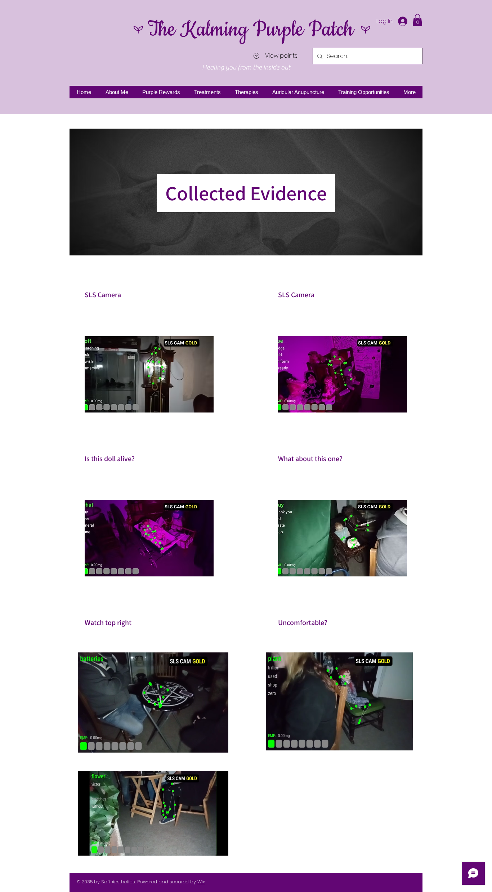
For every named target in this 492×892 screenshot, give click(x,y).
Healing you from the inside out (246, 67)
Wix (201, 881)
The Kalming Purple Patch (250, 30)
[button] (417, 20)
